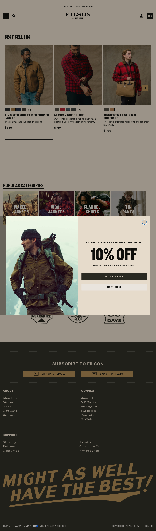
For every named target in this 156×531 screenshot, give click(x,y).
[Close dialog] (144, 222)
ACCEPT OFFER (114, 276)
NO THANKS (114, 286)
